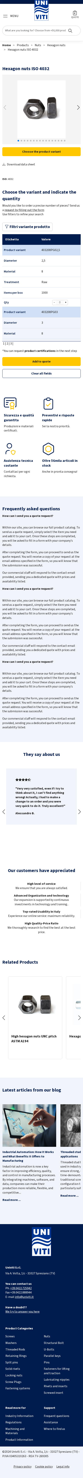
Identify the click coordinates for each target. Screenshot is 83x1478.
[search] (41, 31)
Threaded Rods (15, 1349)
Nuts (38, 45)
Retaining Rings (16, 1356)
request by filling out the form (24, 210)
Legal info (62, 1466)
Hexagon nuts (56, 45)
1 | (4, 343)
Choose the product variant (41, 152)
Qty (6, 302)
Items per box (13, 293)
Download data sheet (21, 164)
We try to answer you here (22, 1312)
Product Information (19, 1440)
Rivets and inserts (55, 1386)
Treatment (11, 282)
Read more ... (12, 1200)
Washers (11, 1343)
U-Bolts (49, 1349)
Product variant (15, 250)
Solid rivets (12, 1369)
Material (9, 271)
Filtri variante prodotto (29, 227)
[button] (78, 107)
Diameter (10, 261)
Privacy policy (22, 1466)
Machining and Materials (15, 1431)
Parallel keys (52, 1356)
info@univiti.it (24, 1297)
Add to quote (41, 361)
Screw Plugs (13, 1382)
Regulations (13, 1422)
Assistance (51, 1422)
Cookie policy (44, 1466)
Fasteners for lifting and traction (57, 1371)
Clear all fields (41, 373)
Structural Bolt (54, 1343)
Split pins (11, 1362)
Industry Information (19, 1416)
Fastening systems (17, 1388)
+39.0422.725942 (21, 1288)
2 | (8, 343)
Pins (47, 1362)
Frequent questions (56, 1416)
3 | (11, 343)
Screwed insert (53, 1393)
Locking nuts (13, 1375)
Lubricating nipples (56, 1380)
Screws (10, 1336)
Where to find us (54, 1429)
